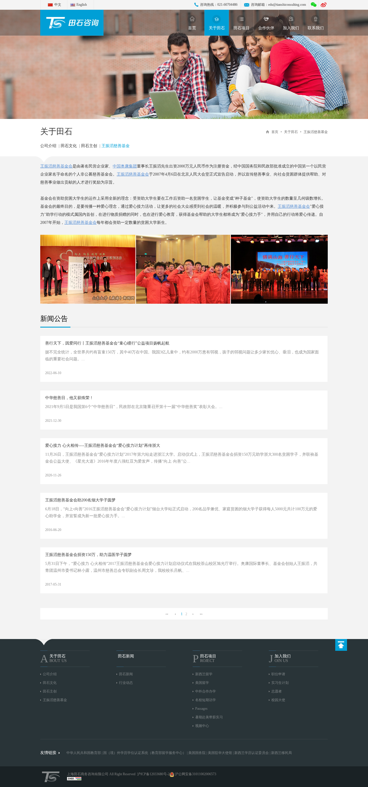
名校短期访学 (205, 700)
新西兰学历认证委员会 (251, 753)
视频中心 (202, 726)
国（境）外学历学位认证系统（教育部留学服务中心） (144, 753)
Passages (201, 709)
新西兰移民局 (281, 753)
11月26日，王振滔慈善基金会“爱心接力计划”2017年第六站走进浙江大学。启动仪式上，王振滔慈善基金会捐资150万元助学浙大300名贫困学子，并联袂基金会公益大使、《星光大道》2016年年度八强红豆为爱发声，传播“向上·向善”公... (181, 464)
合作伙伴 (266, 28)
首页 (192, 28)
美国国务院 (197, 753)
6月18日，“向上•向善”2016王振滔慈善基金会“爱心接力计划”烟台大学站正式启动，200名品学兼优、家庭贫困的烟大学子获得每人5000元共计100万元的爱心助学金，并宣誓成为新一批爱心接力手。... (181, 519)
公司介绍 (48, 146)
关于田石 (217, 28)
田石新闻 (126, 674)
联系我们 (316, 28)
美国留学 (202, 683)
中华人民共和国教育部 (83, 753)
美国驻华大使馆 (220, 753)
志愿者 (276, 691)
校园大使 (278, 700)
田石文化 (69, 146)
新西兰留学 (203, 674)
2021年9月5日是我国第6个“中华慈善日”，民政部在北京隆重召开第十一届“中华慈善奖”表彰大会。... (134, 414)
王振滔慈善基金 (316, 132)
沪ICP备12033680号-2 (153, 774)
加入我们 (291, 28)
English (81, 5)
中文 (57, 5)
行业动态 (126, 683)
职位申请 (278, 674)
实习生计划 (280, 683)
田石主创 (89, 146)
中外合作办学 (205, 691)
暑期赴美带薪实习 (209, 717)
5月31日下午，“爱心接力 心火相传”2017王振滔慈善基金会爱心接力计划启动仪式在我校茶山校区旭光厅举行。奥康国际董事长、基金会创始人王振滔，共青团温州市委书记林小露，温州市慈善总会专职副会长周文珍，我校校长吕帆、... (181, 573)
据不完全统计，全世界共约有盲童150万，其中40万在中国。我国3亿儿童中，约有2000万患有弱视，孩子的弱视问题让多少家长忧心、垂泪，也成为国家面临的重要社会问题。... (182, 362)
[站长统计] (74, 779)
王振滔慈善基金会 (56, 166)
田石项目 (241, 28)
